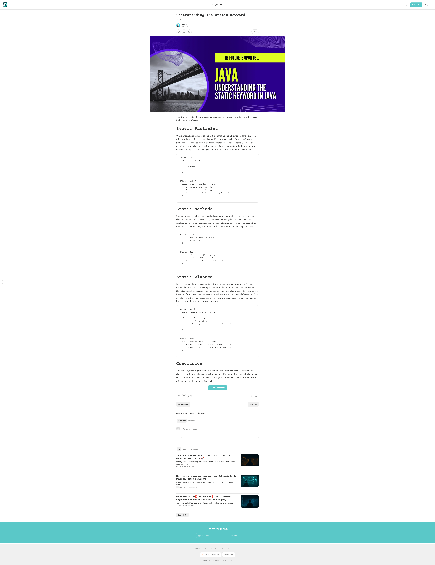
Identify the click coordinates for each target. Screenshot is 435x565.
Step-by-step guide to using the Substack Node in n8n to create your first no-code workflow (206, 462)
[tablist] (186, 421)
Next (252, 404)
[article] (217, 462)
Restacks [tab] (191, 421)
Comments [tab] (182, 421)
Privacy (218, 549)
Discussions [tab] (193, 449)
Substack (206, 560)
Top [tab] (179, 449)
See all (181, 515)
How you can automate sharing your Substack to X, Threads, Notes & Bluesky (206, 477)
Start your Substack (211, 554)
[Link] (173, 129)
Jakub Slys (185, 24)
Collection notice (234, 549)
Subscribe (416, 5)
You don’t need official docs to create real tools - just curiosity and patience (205, 503)
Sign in (428, 5)
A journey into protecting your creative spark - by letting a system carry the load (205, 483)
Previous (185, 404)
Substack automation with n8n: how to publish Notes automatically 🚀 (203, 457)
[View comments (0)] (184, 31)
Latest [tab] (184, 449)
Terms (224, 549)
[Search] (402, 4)
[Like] (178, 31)
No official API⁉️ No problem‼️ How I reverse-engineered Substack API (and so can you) (204, 498)
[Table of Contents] (2, 282)
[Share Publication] (407, 4)
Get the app (228, 554)
